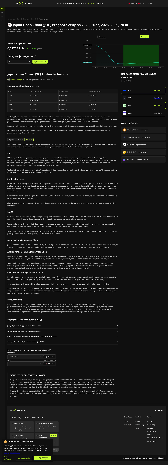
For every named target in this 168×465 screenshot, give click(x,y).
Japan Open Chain (19, 19)
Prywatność (134, 458)
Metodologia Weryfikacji (155, 438)
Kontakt (149, 435)
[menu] (2, 14)
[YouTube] (159, 410)
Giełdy (137, 428)
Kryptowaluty (139, 425)
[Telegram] (162, 410)
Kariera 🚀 (127, 425)
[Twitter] (156, 410)
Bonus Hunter (81, 3)
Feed (59, 3)
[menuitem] (2, 9)
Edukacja (150, 421)
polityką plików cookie (12, 453)
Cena (9, 19)
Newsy (137, 421)
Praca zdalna (151, 431)
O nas (126, 421)
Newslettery (67, 3)
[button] (62, 325)
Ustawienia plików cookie (157, 458)
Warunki (126, 458)
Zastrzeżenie (143, 458)
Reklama (99, 3)
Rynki (90, 3)
